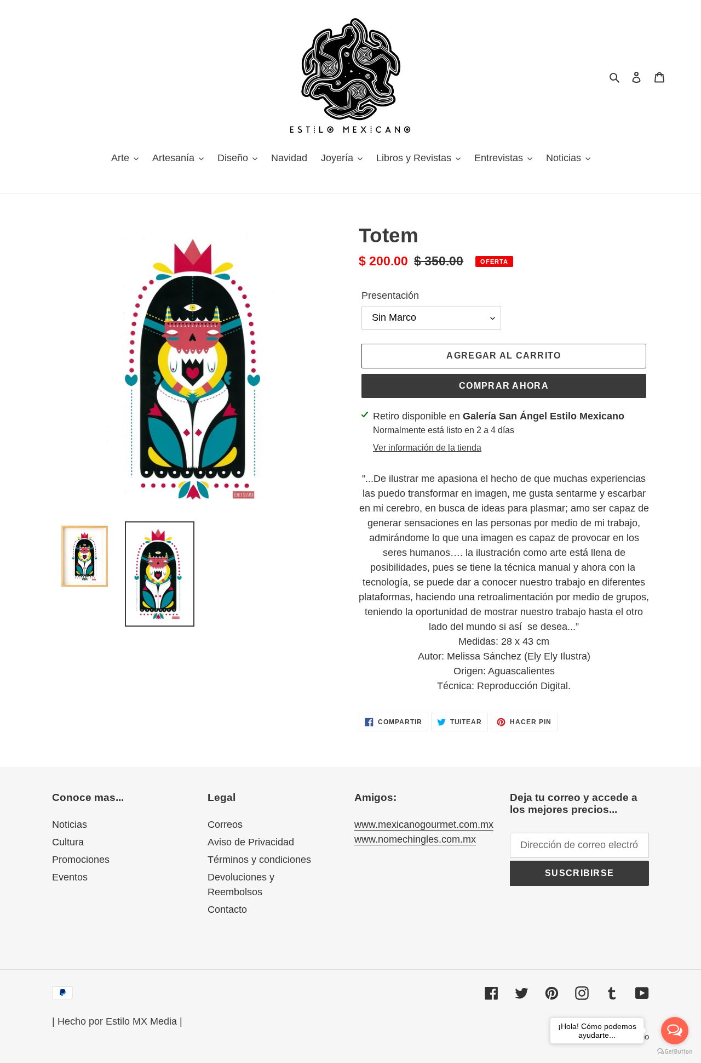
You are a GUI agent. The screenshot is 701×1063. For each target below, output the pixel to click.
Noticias (69, 824)
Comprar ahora (504, 385)
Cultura (68, 842)
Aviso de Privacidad (251, 842)
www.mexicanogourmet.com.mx (423, 824)
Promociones (81, 859)
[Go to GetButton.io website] (674, 1051)
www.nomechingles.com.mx (415, 839)
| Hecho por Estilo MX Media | (117, 1021)
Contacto (227, 909)
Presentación (390, 295)
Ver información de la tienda (427, 447)
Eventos (70, 877)
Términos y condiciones (259, 859)
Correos (225, 824)
